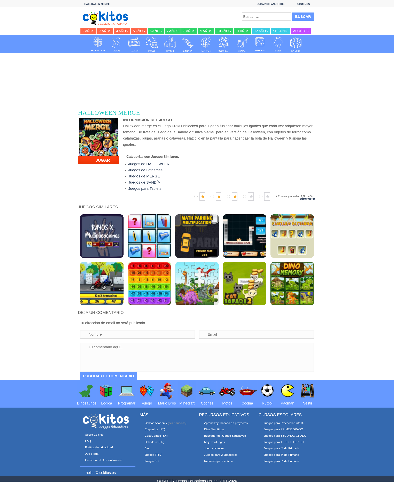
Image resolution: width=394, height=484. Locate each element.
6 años (156, 31)
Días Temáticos (214, 429)
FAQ (88, 441)
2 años (88, 31)
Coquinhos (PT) (155, 429)
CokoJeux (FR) (154, 442)
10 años (224, 31)
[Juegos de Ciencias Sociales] (206, 44)
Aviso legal (92, 453)
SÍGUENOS (303, 4)
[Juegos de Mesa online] (295, 44)
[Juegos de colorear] (223, 44)
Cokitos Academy (156, 423)
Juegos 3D (152, 461)
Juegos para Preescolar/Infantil (284, 423)
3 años (105, 31)
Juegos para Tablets (144, 188)
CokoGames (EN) (156, 435)
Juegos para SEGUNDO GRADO (285, 435)
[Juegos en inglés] (152, 44)
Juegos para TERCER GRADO (284, 442)
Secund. (280, 31)
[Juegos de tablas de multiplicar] (116, 44)
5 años (139, 31)
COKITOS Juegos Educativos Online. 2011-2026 (197, 481)
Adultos (301, 31)
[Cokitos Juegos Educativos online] (107, 18)
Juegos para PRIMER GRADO (283, 429)
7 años (173, 31)
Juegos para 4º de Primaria (281, 448)
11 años (242, 31)
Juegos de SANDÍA (144, 182)
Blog (147, 448)
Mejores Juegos (214, 442)
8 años (189, 31)
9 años (206, 31)
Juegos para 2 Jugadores (220, 454)
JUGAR (100, 160)
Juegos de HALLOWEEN (149, 164)
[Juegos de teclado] (134, 44)
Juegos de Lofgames (145, 170)
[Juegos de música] (242, 44)
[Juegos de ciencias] (188, 44)
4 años (122, 31)
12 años (261, 31)
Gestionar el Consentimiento (103, 460)
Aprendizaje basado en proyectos (226, 423)
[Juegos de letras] (170, 44)
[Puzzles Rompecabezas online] (277, 44)
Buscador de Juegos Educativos (225, 435)
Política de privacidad (99, 447)
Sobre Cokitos (94, 434)
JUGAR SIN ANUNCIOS (270, 4)
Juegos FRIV (153, 454)
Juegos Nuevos (214, 448)
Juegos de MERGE (144, 176)
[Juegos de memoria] (260, 44)
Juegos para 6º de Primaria (281, 461)
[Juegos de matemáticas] (98, 44)
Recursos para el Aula (218, 461)
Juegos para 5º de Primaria (281, 454)
